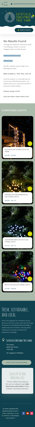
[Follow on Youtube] (27, 413)
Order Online (25, 30)
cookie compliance (8, 413)
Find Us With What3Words (16, 362)
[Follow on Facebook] (23, 413)
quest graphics (10, 418)
